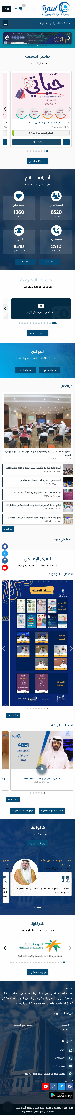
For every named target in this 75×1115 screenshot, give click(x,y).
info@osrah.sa (58, 1069)
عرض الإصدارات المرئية (22, 814)
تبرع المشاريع (50, 373)
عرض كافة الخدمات (37, 336)
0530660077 (60, 1061)
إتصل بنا (25, 265)
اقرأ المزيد (8, 532)
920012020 (60, 1053)
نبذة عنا (49, 265)
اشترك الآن (37, 145)
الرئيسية (65, 1028)
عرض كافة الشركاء (37, 975)
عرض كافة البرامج (37, 164)
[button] (6, 39)
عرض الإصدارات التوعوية (52, 814)
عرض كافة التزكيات (38, 846)
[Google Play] (61, 1098)
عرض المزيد (13, 718)
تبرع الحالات (25, 373)
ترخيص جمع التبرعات (23, 1028)
